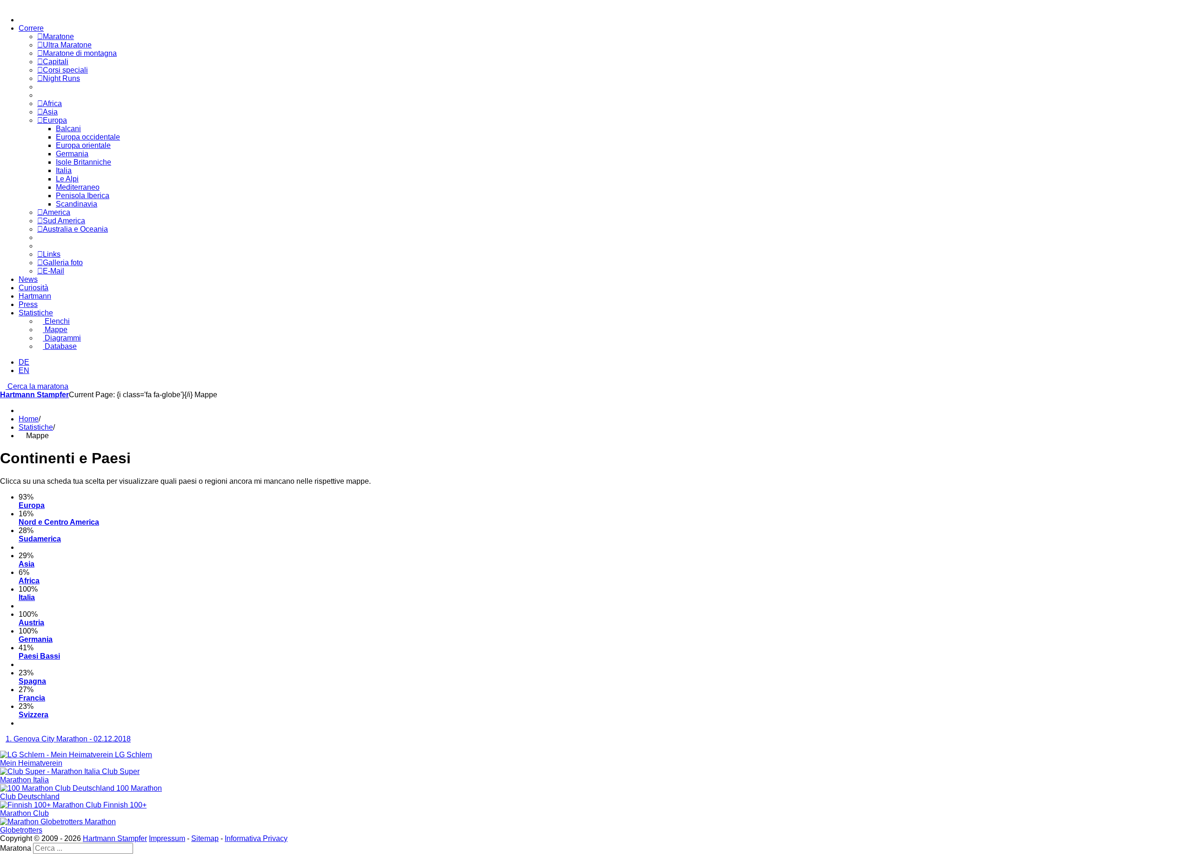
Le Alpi (67, 179)
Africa (52, 103)
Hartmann (35, 296)
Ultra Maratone (67, 45)
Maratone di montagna (80, 53)
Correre (31, 28)
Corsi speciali (65, 70)
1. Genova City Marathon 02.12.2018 (68, 739)
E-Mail (53, 271)
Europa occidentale (88, 137)
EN (24, 370)
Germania (72, 154)
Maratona (15, 848)
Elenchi (56, 321)
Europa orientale (83, 145)
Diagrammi (62, 338)
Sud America (64, 221)
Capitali (55, 62)
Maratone (58, 36)
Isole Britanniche (83, 162)
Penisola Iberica (82, 196)
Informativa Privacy (256, 838)
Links (51, 254)
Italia (64, 170)
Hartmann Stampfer (34, 395)
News (28, 279)
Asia (50, 112)
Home (29, 419)
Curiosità (33, 288)
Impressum (167, 838)
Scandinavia (76, 204)
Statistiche (36, 313)
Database (60, 346)
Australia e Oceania (75, 229)
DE (24, 362)
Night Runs (61, 78)
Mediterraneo (78, 187)
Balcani (68, 129)
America (56, 212)
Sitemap (205, 838)
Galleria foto (63, 263)
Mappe (55, 330)
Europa (55, 120)
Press (28, 304)
